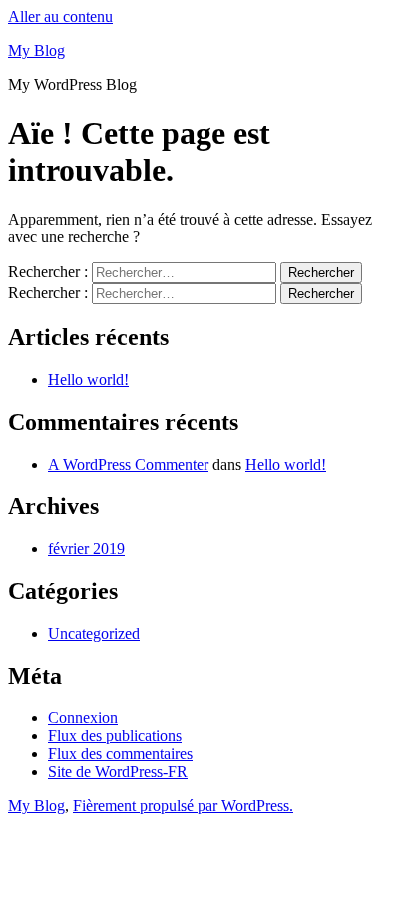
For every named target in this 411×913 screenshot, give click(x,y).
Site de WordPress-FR (118, 771)
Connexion (83, 717)
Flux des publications (115, 735)
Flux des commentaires (120, 753)
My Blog (36, 50)
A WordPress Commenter (128, 464)
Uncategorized (94, 633)
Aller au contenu (60, 16)
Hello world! (88, 379)
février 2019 (86, 548)
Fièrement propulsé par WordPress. (183, 805)
